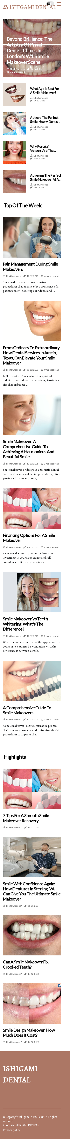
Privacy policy (11, 1130)
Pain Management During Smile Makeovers (30, 266)
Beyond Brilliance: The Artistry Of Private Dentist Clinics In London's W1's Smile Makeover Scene (29, 50)
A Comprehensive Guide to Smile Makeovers (27, 710)
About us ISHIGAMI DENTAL (21, 1125)
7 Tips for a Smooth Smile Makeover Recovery (26, 818)
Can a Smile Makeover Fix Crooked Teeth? (25, 964)
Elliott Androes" (14, 827)
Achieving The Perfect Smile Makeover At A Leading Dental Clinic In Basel (45, 181)
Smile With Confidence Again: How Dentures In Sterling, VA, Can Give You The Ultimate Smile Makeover (31, 891)
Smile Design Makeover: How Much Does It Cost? (29, 1033)
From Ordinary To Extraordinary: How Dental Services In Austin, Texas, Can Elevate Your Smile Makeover (31, 355)
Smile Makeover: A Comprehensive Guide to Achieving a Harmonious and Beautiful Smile (28, 449)
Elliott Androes (17, 68)
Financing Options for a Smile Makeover (29, 538)
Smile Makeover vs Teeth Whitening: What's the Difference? (25, 623)
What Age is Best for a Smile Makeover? (44, 90)
